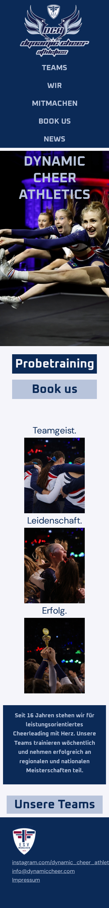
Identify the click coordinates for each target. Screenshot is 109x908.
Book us (54, 121)
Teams (54, 68)
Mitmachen (55, 103)
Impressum (26, 880)
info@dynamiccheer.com (43, 871)
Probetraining (54, 364)
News (54, 139)
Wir (54, 85)
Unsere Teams (54, 805)
